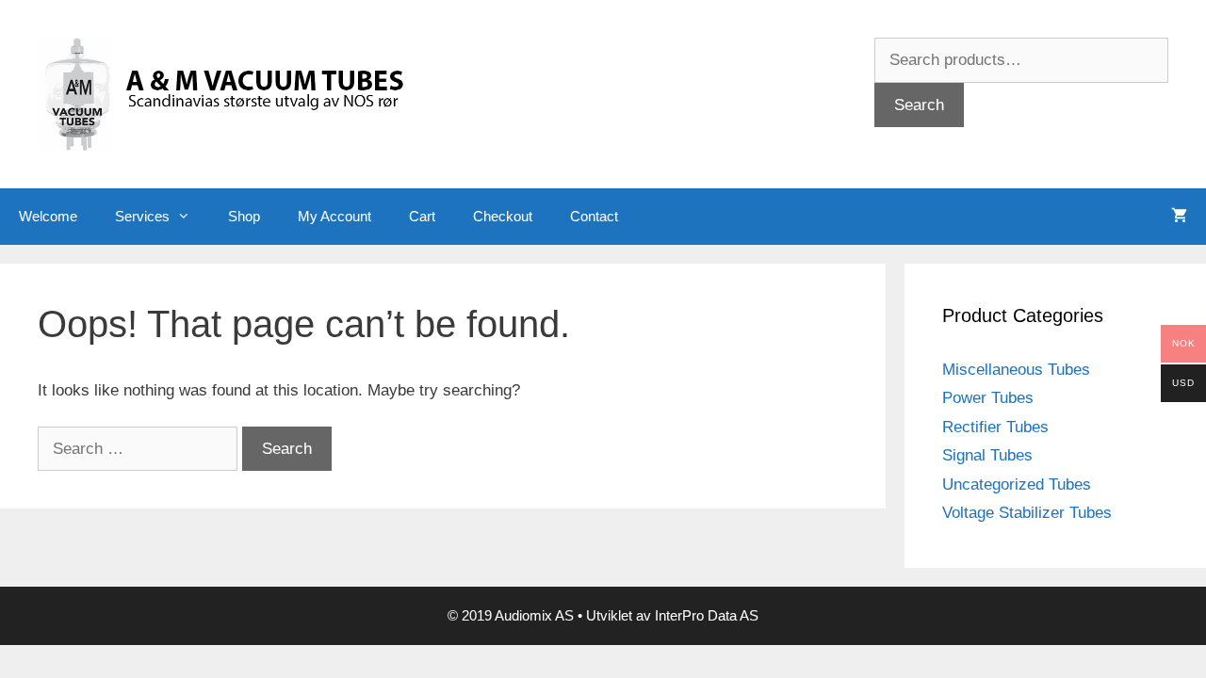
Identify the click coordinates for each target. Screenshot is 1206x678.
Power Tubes (988, 398)
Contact (594, 216)
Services (142, 216)
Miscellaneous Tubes (1016, 370)
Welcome (48, 216)
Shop (244, 216)
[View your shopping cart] (1179, 216)
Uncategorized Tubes (1016, 484)
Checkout (502, 216)
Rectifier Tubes (995, 427)
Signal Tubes (987, 455)
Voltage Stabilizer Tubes (1027, 513)
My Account (334, 216)
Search (919, 105)
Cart (422, 216)
